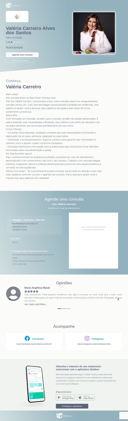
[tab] (34, 225)
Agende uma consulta (22, 54)
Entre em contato (20, 60)
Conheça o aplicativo (72, 406)
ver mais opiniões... (35, 304)
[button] (9, 299)
